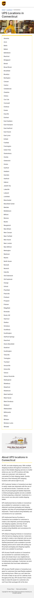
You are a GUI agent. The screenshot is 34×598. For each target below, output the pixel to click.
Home (3, 10)
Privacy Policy (10, 589)
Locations (9, 10)
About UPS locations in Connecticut (15, 459)
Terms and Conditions (21, 589)
